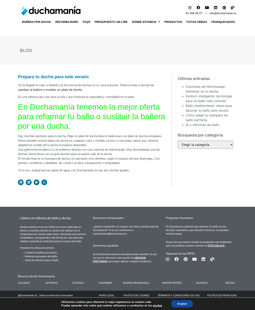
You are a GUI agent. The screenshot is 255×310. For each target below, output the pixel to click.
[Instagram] (189, 7)
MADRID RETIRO (171, 283)
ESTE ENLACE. (216, 245)
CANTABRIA (105, 283)
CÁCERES (78, 283)
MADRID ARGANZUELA (136, 283)
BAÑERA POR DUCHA (36, 21)
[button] (21, 182)
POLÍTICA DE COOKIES (136, 295)
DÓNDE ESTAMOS (144, 21)
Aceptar (182, 304)
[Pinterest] (224, 7)
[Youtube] (207, 7)
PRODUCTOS (173, 21)
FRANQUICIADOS (223, 21)
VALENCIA (202, 283)
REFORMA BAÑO (66, 21)
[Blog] (232, 7)
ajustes (157, 305)
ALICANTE (24, 283)
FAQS (86, 21)
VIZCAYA (230, 283)
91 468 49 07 (194, 13)
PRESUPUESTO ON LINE (111, 21)
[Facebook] (198, 7)
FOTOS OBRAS (196, 21)
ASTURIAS (51, 283)
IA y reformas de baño (202, 125)
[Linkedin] (215, 7)
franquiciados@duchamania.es (110, 233)
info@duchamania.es (223, 13)
